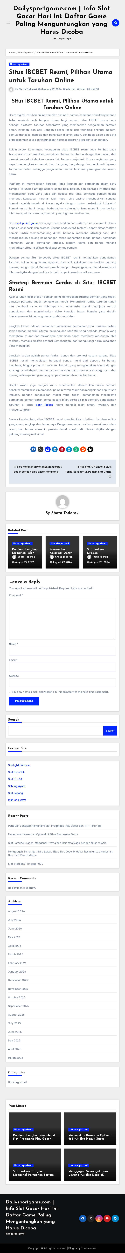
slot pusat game (27, 223)
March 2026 (15, 954)
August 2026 (16, 911)
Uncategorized (19, 64)
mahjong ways (17, 799)
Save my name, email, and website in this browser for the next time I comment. (60, 691)
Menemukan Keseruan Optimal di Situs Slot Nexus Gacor (43, 834)
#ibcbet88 (93, 89)
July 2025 (14, 1023)
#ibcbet (81, 89)
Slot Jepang (15, 793)
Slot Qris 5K (15, 779)
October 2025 (16, 997)
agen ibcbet (44, 404)
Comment (16, 595)
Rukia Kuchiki (100, 556)
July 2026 (14, 920)
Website (14, 676)
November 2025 (18, 988)
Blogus (72, 1248)
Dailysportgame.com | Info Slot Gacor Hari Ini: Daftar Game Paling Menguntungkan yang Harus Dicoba (32, 1215)
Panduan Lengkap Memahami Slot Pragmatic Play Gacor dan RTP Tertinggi (55, 825)
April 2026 (14, 945)
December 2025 (18, 980)
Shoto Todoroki (28, 89)
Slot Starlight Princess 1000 (25, 863)
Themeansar (88, 1248)
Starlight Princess (19, 765)
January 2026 (17, 971)
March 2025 (15, 1057)
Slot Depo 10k (16, 772)
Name (13, 644)
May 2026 (14, 937)
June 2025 (15, 1031)
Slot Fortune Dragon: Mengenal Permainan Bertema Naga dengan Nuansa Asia (57, 843)
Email (13, 660)
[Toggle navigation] (8, 23)
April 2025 (14, 1049)
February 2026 (17, 963)
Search (14, 719)
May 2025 (14, 1040)
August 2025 (16, 1014)
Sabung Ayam (16, 786)
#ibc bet (71, 89)
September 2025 (18, 1006)
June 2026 (15, 928)
